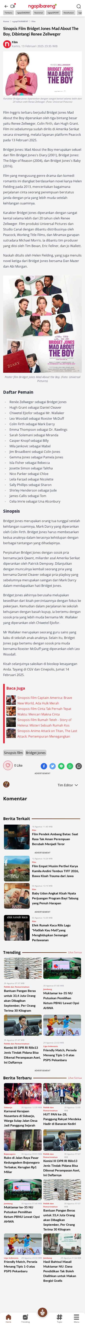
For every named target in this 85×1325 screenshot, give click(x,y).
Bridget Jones (36, 753)
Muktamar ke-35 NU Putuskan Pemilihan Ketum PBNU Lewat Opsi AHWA (22, 1214)
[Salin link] (79, 766)
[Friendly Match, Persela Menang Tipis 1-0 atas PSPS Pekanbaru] (62, 1026)
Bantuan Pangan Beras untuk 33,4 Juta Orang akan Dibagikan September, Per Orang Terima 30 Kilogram (20, 1000)
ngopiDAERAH (23, 12)
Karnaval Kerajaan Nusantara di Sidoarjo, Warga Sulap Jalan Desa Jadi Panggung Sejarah (20, 1118)
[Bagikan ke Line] (61, 766)
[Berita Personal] (42, 1312)
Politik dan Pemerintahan (16, 986)
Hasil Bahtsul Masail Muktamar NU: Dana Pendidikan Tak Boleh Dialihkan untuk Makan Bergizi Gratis (59, 1271)
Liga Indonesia (50, 1046)
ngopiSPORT (53, 12)
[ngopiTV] (12, 6)
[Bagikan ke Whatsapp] (70, 766)
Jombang (47, 989)
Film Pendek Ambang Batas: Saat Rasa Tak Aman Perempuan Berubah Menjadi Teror (55, 839)
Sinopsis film (13, 753)
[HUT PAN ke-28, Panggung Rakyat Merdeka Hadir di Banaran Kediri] (62, 1093)
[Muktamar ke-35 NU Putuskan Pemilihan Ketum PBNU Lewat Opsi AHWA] (62, 969)
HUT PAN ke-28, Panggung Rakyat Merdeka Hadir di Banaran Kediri (62, 1119)
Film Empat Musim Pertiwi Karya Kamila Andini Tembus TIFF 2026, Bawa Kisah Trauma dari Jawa (55, 871)
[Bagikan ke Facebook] (44, 766)
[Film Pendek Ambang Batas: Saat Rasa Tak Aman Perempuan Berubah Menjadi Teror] (17, 836)
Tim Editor (65, 785)
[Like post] (8, 765)
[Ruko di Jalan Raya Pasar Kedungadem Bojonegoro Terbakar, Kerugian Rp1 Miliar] (23, 1140)
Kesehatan (69, 12)
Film (33, 21)
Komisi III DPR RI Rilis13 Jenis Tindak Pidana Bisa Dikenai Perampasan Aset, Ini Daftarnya (61, 1168)
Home (6, 21)
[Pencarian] (79, 6)
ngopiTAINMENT (20, 21)
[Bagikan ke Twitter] (53, 766)
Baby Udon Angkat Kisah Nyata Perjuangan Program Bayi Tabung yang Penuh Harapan (55, 898)
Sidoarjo (8, 1107)
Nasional (38, 12)
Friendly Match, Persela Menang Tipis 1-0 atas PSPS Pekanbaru (59, 1055)
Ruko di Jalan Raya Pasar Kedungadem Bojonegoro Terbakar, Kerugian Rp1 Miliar (22, 1165)
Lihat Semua (75, 952)
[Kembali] (6, 6)
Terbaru (8, 12)
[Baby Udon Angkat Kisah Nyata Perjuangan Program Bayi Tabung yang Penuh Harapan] (17, 896)
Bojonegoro (9, 1154)
